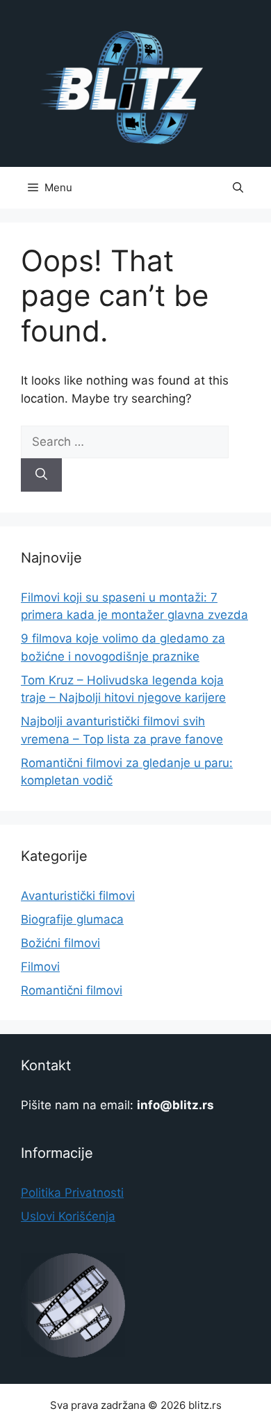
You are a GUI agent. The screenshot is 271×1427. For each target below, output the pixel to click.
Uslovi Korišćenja (68, 1216)
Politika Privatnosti (72, 1193)
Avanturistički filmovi (78, 896)
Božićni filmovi (60, 943)
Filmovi (40, 967)
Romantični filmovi (71, 990)
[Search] (41, 475)
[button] (238, 188)
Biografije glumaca (72, 919)
